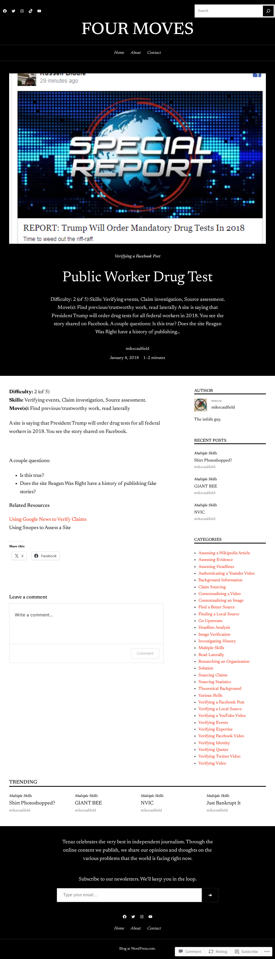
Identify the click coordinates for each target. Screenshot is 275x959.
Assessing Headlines (216, 567)
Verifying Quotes (213, 750)
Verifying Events (213, 723)
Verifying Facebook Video (221, 736)
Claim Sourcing (212, 587)
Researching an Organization (223, 662)
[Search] (268, 11)
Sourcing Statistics (214, 682)
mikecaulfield (137, 349)
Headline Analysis (214, 627)
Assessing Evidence (215, 560)
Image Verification (214, 634)
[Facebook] (5, 11)
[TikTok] (30, 11)
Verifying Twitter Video (219, 756)
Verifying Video (212, 763)
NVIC (199, 512)
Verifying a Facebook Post (137, 256)
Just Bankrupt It (224, 803)
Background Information (220, 580)
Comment (145, 653)
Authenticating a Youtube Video (226, 573)
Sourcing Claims (212, 675)
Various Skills (210, 696)
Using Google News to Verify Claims (47, 519)
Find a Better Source (216, 607)
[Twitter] (13, 11)
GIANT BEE (205, 486)
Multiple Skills (205, 453)
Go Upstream (210, 621)
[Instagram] (22, 11)
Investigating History (217, 641)
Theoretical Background (219, 689)
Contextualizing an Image (221, 600)
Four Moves (137, 30)
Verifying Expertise (215, 729)
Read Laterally (211, 655)
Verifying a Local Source (220, 709)
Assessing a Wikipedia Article (224, 553)
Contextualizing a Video (219, 594)
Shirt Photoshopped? (213, 460)
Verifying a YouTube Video (222, 716)
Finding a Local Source (218, 614)
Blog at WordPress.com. (137, 949)
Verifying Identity (214, 743)
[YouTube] (39, 11)
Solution (205, 668)
